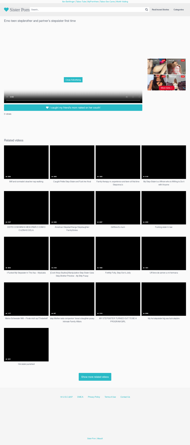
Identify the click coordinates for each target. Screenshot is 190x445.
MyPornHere (93, 1)
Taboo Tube (81, 1)
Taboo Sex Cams (107, 1)
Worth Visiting (122, 1)
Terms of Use (110, 396)
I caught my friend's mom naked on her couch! (74, 107)
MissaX (100, 438)
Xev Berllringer (68, 1)
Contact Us (125, 396)
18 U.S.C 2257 (66, 396)
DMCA (80, 396)
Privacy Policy (94, 396)
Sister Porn (19, 9)
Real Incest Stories (160, 9)
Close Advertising (73, 79)
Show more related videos (95, 376)
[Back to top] (183, 437)
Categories (179, 9)
